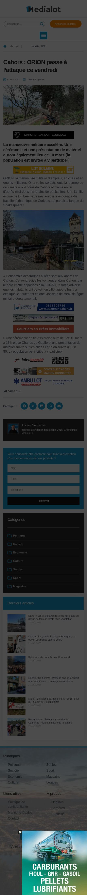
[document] (43, 447)
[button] (20, 832)
